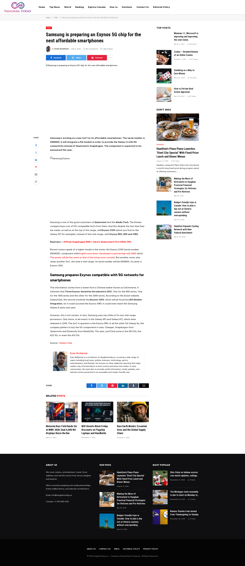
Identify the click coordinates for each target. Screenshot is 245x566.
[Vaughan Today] (18, 7)
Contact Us (143, 7)
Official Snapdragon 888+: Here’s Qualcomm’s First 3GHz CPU (97, 241)
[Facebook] (36, 145)
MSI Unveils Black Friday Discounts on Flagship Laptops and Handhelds (95, 430)
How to (114, 7)
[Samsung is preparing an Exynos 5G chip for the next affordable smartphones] (97, 97)
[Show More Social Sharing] (110, 57)
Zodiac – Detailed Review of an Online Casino (186, 53)
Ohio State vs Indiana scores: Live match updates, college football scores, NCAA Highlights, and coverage (184, 474)
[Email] (36, 174)
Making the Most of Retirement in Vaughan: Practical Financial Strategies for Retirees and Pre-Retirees (185, 185)
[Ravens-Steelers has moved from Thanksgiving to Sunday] (160, 516)
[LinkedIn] (36, 160)
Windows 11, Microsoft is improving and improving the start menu (186, 36)
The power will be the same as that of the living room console (82, 257)
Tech (49, 28)
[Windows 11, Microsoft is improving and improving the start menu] (164, 39)
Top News (54, 7)
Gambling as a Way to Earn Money (184, 72)
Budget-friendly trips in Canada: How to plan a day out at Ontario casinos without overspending (185, 209)
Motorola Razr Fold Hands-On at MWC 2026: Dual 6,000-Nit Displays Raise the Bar (61, 430)
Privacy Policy (150, 549)
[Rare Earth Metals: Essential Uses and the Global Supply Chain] (133, 412)
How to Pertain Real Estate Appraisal (183, 90)
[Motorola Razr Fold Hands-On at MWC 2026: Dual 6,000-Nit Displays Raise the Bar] (62, 412)
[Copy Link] (36, 181)
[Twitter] (36, 152)
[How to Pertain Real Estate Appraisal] (164, 94)
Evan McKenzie (61, 49)
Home (42, 7)
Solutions (127, 7)
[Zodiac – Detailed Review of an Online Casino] (164, 57)
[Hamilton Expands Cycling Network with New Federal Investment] (164, 231)
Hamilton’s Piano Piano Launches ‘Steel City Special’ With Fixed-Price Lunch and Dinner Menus (178, 152)
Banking (79, 7)
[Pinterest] (36, 167)
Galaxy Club (65, 342)
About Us (91, 549)
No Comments (92, 49)
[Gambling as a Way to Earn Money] (164, 75)
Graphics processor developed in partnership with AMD (107, 253)
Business (160, 144)
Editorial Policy (161, 7)
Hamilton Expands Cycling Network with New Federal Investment (186, 229)
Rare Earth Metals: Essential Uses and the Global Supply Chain (132, 430)
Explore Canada (96, 7)
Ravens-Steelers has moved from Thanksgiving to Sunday (184, 513)
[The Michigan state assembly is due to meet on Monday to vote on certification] (160, 497)
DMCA (117, 549)
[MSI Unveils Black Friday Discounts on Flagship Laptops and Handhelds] (97, 412)
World (67, 7)
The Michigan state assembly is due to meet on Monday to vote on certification (184, 493)
